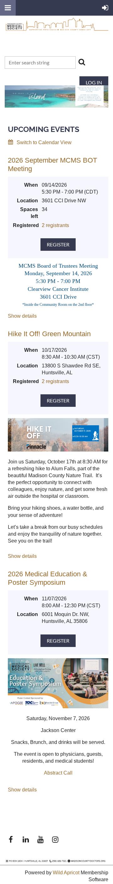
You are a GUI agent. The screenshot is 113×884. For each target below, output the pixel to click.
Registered (25, 225)
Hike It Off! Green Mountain (49, 334)
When (31, 185)
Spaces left (29, 213)
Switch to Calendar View (44, 142)
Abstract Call (58, 772)
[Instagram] (55, 839)
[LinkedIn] (25, 839)
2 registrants (55, 225)
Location (27, 200)
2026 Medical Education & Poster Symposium (47, 578)
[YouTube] (40, 839)
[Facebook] (10, 839)
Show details (22, 316)
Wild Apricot (66, 872)
